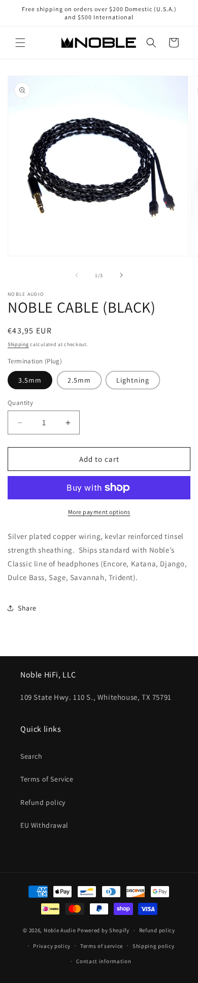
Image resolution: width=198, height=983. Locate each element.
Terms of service (101, 946)
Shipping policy (154, 946)
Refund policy (42, 802)
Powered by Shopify (103, 930)
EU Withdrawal (44, 825)
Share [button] (27, 608)
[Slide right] (121, 275)
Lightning (132, 380)
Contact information (103, 961)
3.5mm (30, 380)
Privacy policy (52, 946)
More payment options (99, 512)
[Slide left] (76, 275)
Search (31, 756)
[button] (20, 42)
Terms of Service (47, 779)
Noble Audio (60, 930)
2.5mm (79, 380)
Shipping (18, 344)
